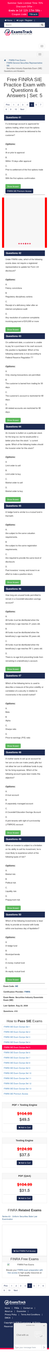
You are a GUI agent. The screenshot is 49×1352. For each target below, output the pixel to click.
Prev (8, 104)
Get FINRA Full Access (25, 1251)
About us (8, 1311)
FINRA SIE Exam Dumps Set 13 (17, 1088)
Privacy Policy (11, 1314)
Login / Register (25, 20)
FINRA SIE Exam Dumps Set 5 (17, 1047)
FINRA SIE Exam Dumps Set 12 (17, 1083)
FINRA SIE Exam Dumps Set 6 (17, 1052)
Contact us (28, 1308)
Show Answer (13, 186)
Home (9, 20)
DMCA (7, 1317)
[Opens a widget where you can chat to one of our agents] (30, 1336)
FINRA (27, 991)
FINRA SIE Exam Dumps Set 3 (17, 1037)
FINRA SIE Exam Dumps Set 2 (17, 1031)
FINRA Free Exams (17, 60)
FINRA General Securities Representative (24, 62)
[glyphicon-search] (42, 25)
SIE (8, 65)
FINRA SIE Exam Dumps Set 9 (17, 1068)
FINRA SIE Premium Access (19, 191)
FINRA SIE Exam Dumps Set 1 (17, 1026)
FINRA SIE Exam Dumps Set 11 (17, 1078)
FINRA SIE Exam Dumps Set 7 (17, 1057)
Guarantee (21, 1311)
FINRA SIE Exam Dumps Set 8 (17, 1062)
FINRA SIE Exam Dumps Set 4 (17, 1042)
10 (16, 109)
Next (22, 109)
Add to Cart (25, 1127)
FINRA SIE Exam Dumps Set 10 (17, 1073)
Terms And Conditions (30, 1314)
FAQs (16, 1308)
